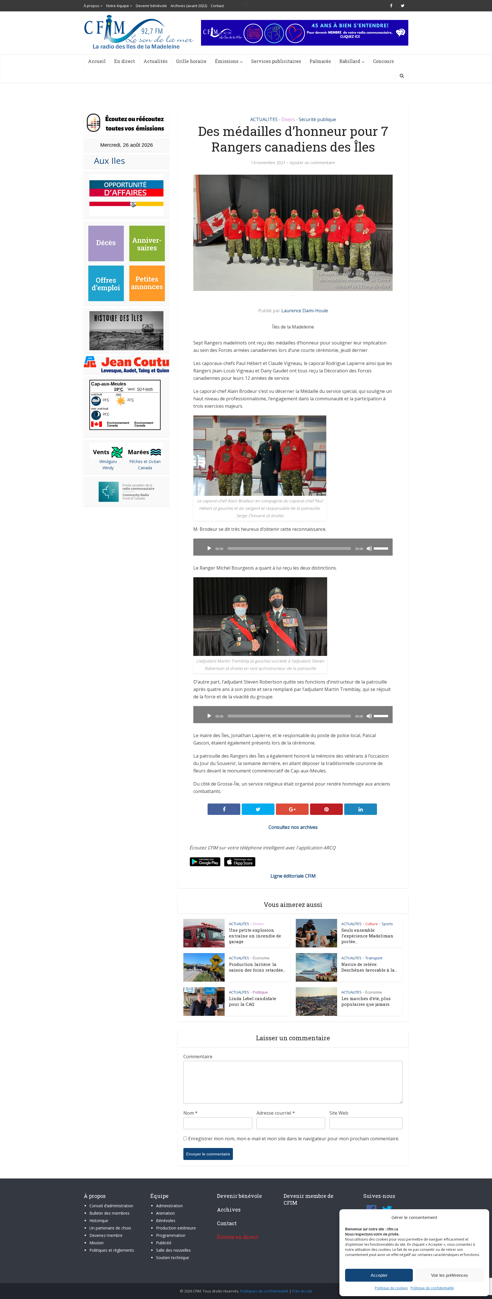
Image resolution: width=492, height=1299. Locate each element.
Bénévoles (165, 1220)
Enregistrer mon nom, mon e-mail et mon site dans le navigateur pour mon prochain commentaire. (293, 1138)
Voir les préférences (449, 1275)
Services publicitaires (276, 61)
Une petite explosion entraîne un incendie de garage (255, 935)
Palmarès (320, 61)
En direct (124, 61)
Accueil (97, 61)
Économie (261, 958)
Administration (169, 1205)
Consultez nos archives (293, 827)
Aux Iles (107, 160)
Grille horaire (191, 61)
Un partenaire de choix (110, 1228)
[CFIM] (139, 32)
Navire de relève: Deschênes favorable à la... (369, 967)
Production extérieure (176, 1228)
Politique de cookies (391, 1288)
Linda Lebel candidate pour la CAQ (252, 1001)
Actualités (155, 61)
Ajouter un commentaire (312, 162)
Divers (288, 119)
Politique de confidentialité (432, 1288)
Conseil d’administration (111, 1205)
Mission (96, 1242)
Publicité (163, 1242)
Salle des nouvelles (173, 1250)
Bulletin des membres (109, 1213)
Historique (98, 1220)
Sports (387, 923)
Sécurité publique (317, 119)
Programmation (170, 1235)
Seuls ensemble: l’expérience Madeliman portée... (367, 935)
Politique (260, 992)
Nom (190, 1113)
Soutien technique (172, 1257)
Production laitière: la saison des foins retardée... (257, 967)
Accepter (379, 1275)
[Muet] (369, 548)
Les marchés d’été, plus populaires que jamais (366, 1001)
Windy (108, 467)
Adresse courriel (276, 1113)
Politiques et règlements (111, 1250)
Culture (371, 923)
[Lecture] (209, 548)
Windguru (108, 461)
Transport (373, 958)
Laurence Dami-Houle (304, 310)
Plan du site (302, 1291)
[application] (293, 547)
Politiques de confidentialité (264, 1291)
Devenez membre (105, 1235)
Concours (383, 61)
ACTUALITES (264, 119)
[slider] (382, 548)
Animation (165, 1213)
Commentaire (197, 1056)
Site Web (338, 1113)
